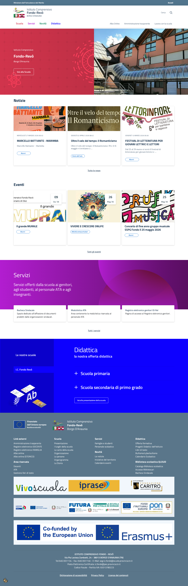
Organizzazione (61, 453)
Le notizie (99, 456)
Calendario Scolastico (145, 456)
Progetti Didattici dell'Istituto (149, 446)
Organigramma (61, 459)
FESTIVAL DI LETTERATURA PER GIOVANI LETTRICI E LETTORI (144, 142)
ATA (15, 469)
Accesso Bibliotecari (144, 469)
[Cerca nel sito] (171, 12)
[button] (124, 373)
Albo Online (115, 23)
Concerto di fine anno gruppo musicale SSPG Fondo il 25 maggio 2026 (147, 228)
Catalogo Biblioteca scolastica (149, 466)
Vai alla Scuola (24, 71)
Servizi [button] (31, 23)
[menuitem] (19, 24)
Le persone (59, 456)
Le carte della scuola (63, 450)
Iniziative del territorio (105, 459)
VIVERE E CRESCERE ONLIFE (87, 226)
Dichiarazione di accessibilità (73, 575)
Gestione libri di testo (24, 473)
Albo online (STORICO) (24, 456)
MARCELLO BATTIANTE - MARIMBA (37, 141)
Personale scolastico (104, 446)
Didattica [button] (55, 23)
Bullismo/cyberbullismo (146, 453)
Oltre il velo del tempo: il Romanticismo (94, 141)
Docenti (17, 466)
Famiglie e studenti (104, 443)
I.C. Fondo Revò (24, 369)
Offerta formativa (143, 443)
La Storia (58, 463)
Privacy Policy (97, 575)
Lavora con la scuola (163, 23)
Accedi (170, 2)
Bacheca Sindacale (144, 473)
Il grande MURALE (26, 226)
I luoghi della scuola (63, 446)
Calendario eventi (103, 463)
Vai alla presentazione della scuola (91, 400)
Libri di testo (141, 450)
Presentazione (61, 443)
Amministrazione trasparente (137, 23)
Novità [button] (42, 23)
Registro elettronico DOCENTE (28, 446)
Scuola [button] (19, 23)
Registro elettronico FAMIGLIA (28, 450)
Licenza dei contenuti (118, 575)
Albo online (19, 453)
